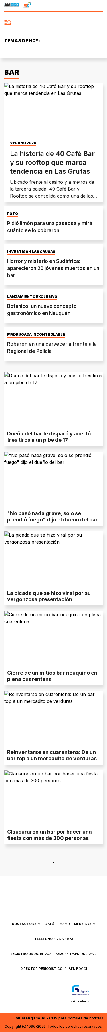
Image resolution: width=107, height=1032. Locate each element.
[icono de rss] (99, 5)
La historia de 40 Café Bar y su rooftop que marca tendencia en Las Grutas (52, 162)
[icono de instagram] (89, 5)
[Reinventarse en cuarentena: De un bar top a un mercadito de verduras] (53, 718)
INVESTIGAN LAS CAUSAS (31, 251)
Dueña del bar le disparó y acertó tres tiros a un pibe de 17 (49, 437)
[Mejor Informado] (53, 23)
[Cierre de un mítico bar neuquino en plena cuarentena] (53, 639)
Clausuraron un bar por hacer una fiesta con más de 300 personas (49, 835)
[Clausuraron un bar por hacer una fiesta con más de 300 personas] (53, 798)
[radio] (11, 5)
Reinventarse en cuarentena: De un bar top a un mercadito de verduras (52, 755)
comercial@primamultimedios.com (54, 924)
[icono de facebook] (68, 5)
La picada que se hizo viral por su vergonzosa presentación (49, 596)
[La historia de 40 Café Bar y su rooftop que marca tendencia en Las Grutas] (53, 110)
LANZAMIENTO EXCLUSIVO (32, 296)
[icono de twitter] (78, 5)
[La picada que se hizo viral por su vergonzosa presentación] (53, 559)
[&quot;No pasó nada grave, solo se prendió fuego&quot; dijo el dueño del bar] (53, 479)
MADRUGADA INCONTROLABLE (36, 334)
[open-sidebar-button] (7, 23)
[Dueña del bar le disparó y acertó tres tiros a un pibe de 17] (53, 400)
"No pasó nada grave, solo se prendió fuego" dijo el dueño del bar (52, 516)
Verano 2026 (23, 143)
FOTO (12, 214)
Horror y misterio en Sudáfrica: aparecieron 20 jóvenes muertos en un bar (53, 268)
